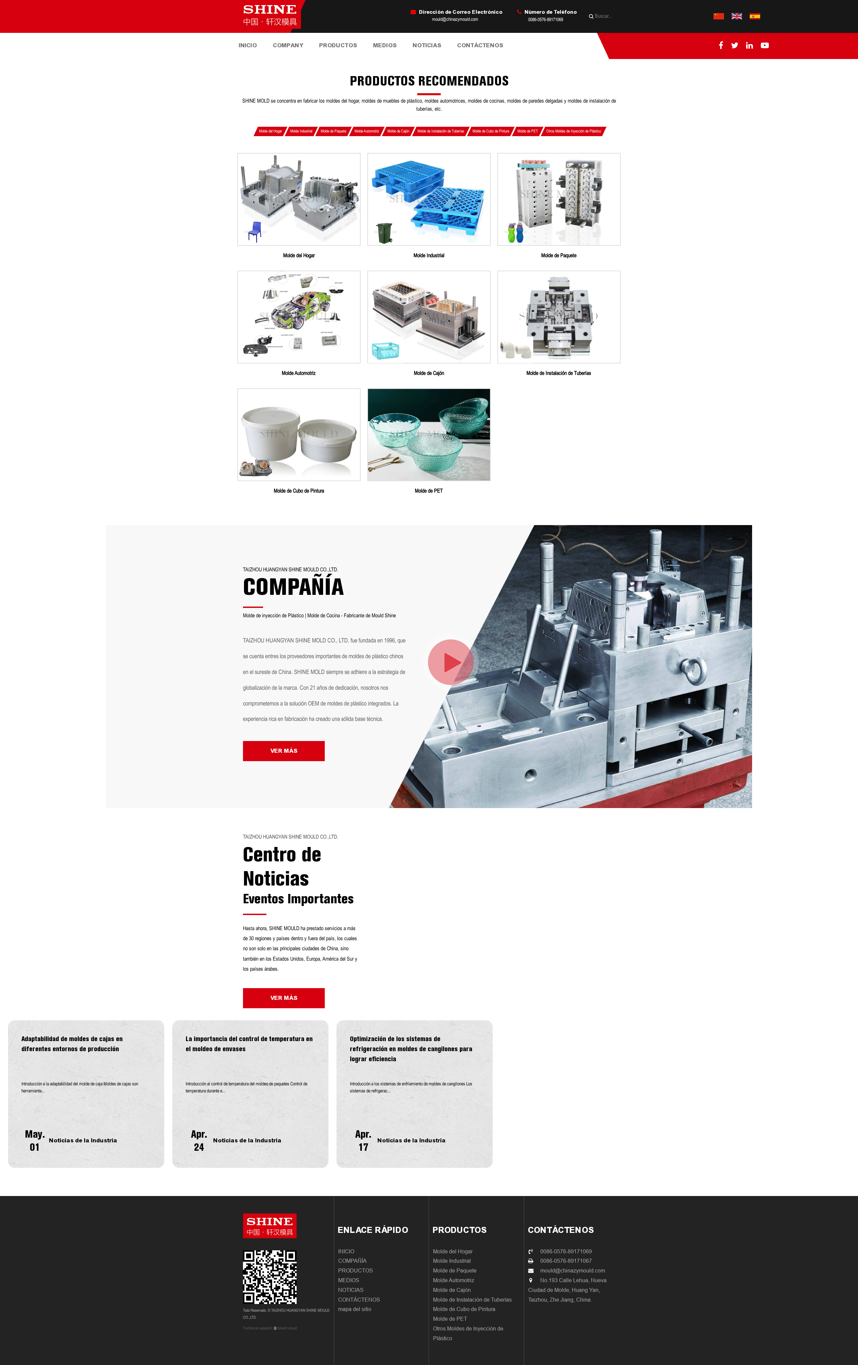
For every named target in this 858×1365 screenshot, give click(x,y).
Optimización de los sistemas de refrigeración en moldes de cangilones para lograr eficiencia (411, 1049)
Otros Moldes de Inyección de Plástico (573, 131)
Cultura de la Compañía (299, 56)
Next (12, 1094)
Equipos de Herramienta (298, 55)
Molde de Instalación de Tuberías (344, 54)
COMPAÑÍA (352, 1261)
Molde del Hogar (339, 57)
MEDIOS (385, 45)
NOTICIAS (427, 45)
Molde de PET (527, 131)
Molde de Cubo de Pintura (343, 53)
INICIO (248, 45)
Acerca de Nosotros (296, 57)
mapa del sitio (354, 1309)
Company (288, 45)
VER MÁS (284, 750)
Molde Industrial (345, 56)
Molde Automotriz (367, 131)
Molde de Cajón (398, 131)
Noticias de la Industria (437, 55)
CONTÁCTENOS (480, 45)
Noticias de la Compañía (430, 57)
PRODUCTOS (338, 45)
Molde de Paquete (333, 131)
